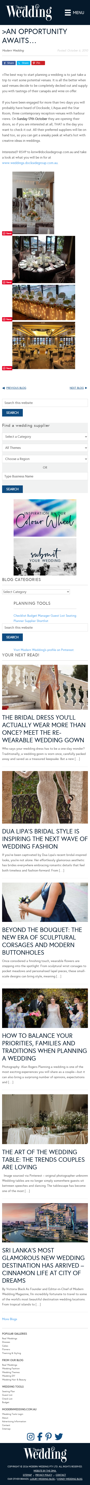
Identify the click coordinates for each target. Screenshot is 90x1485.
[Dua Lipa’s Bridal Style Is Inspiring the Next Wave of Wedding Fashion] (45, 798)
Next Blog (77, 388)
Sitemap (6, 1428)
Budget (5, 1402)
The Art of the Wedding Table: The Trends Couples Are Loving (43, 1159)
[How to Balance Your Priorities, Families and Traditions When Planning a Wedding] (45, 1008)
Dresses (6, 1342)
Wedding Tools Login (12, 1414)
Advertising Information (14, 1421)
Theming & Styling (11, 1353)
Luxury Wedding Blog (42, 1479)
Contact (6, 1425)
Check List (7, 1398)
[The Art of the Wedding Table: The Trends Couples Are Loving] (45, 1120)
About (5, 1418)
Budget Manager (38, 616)
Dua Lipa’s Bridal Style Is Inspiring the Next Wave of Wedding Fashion (45, 839)
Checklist (20, 616)
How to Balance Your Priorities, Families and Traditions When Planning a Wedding (44, 1047)
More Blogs (9, 1319)
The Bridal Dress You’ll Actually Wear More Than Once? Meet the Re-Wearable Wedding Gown (44, 729)
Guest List (58, 616)
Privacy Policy (43, 1475)
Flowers (6, 1349)
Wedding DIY (8, 1376)
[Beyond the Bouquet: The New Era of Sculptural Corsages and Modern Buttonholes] (45, 903)
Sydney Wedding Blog (69, 1479)
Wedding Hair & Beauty (14, 1379)
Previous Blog (16, 388)
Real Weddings (9, 1338)
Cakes (5, 1345)
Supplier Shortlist (36, 621)
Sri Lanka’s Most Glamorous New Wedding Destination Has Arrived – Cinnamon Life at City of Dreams (43, 1265)
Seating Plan (8, 1391)
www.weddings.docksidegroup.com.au (30, 163)
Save (9, 233)
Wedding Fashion (11, 1368)
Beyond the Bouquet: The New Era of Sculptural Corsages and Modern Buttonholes (42, 941)
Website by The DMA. (45, 1470)
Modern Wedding (45, 1455)
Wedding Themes (11, 1372)
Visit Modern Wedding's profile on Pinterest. (44, 650)
